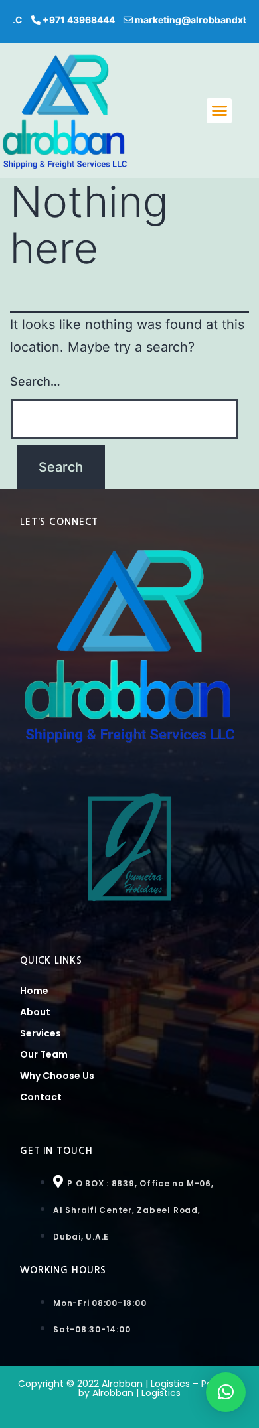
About (35, 1012)
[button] (219, 110)
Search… (35, 381)
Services (40, 1033)
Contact (41, 1097)
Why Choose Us (57, 1075)
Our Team (44, 1054)
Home (34, 990)
